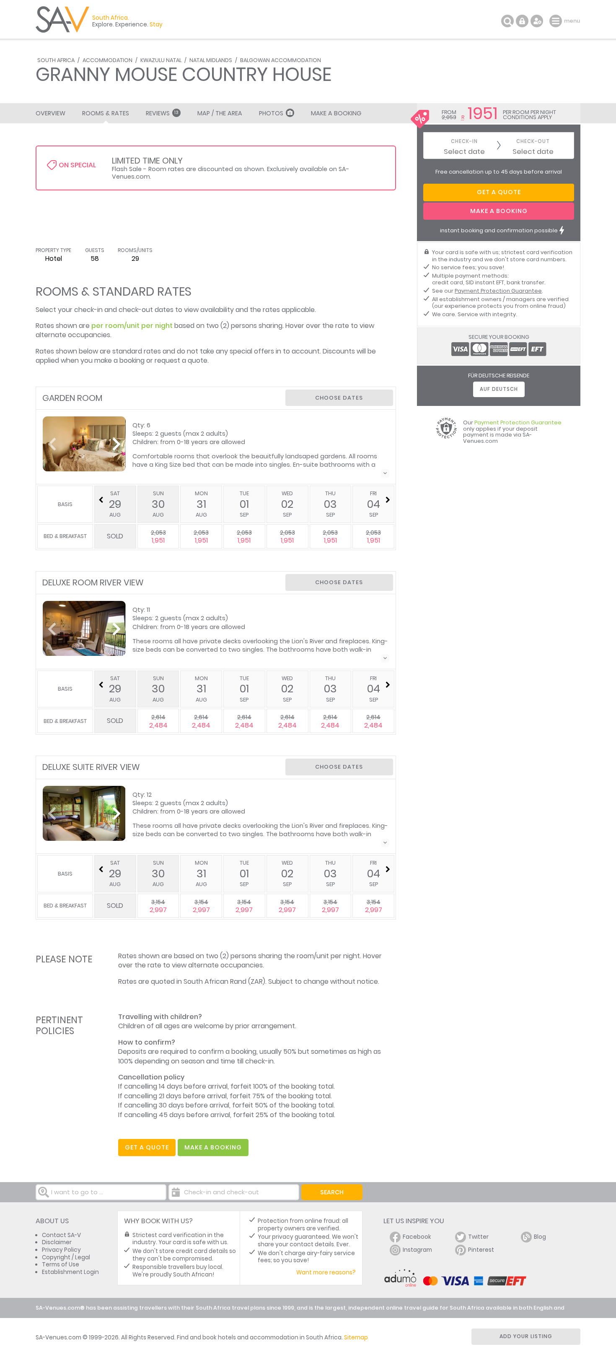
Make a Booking (336, 113)
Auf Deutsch (499, 389)
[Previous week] (101, 500)
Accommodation (107, 60)
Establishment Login (70, 1272)
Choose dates (339, 398)
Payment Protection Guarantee (498, 290)
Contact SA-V (61, 1235)
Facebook (417, 1237)
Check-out (533, 141)
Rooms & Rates (105, 113)
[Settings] (537, 21)
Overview (50, 113)
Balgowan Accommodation (280, 60)
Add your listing (526, 1336)
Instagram (417, 1250)
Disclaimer (57, 1242)
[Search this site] (507, 21)
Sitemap (356, 1337)
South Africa (56, 60)
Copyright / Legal (66, 1257)
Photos (271, 113)
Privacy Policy (61, 1250)
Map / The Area (219, 113)
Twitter (478, 1237)
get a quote (147, 1147)
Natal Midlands (210, 60)
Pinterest (481, 1250)
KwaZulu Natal (160, 60)
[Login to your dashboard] (522, 21)
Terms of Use (60, 1265)
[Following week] (387, 500)
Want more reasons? (326, 1272)
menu (556, 21)
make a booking (213, 1147)
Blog (540, 1237)
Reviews (162, 113)
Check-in (464, 141)
